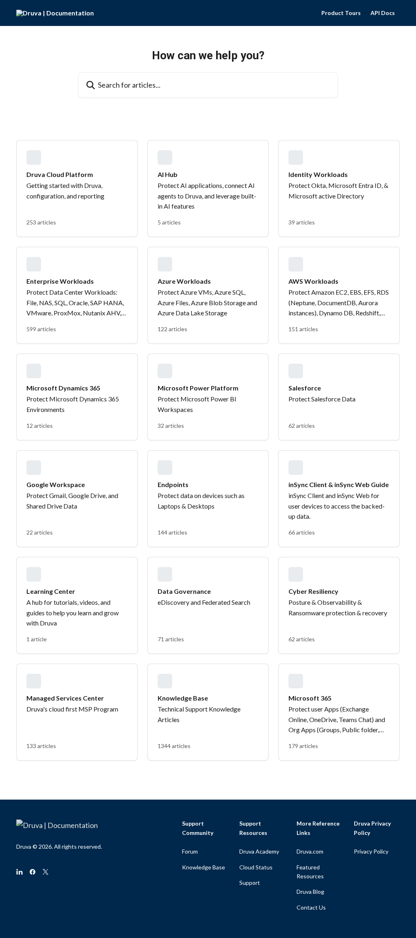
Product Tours (341, 13)
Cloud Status (256, 867)
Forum (190, 851)
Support (249, 882)
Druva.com (310, 851)
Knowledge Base (203, 867)
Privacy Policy (371, 851)
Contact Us (311, 907)
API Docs (382, 13)
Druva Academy (259, 851)
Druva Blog (310, 891)
